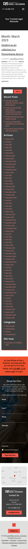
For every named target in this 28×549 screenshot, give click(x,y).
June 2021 (8, 301)
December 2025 (10, 161)
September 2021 (10, 292)
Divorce (21, 61)
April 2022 (8, 276)
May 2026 (8, 147)
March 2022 (9, 278)
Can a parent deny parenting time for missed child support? (14, 103)
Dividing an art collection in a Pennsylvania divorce (12, 49)
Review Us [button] (14, 531)
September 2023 (10, 228)
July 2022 (8, 267)
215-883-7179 (9, 9)
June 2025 (8, 175)
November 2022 (10, 256)
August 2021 (9, 295)
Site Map (13, 540)
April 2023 (8, 242)
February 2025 (10, 186)
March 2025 (9, 183)
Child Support (10, 329)
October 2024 (10, 195)
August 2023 (9, 231)
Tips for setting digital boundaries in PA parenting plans (14, 124)
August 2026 (9, 139)
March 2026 (9, 153)
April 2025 (8, 181)
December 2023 (10, 220)
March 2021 (9, 306)
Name (4, 399)
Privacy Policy (22, 540)
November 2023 (10, 223)
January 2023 (9, 251)
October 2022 (10, 259)
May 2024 (8, 206)
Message (5, 425)
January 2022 (9, 281)
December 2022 (10, 253)
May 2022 (8, 273)
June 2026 (8, 144)
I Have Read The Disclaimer (11, 450)
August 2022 (9, 265)
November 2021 (10, 287)
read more (4, 81)
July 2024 (8, 200)
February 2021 (10, 309)
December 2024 (10, 192)
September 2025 (10, 170)
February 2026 (10, 156)
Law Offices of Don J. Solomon (17, 536)
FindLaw (14, 545)
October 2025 (10, 167)
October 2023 (10, 225)
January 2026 (9, 158)
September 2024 (10, 197)
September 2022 (10, 262)
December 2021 (10, 284)
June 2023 (8, 237)
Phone (4, 417)
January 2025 (9, 189)
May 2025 (8, 178)
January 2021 (9, 312)
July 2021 (8, 298)
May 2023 (8, 239)
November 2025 (10, 164)
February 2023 (10, 248)
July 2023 (8, 234)
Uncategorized (10, 334)
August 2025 (9, 172)
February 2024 (10, 214)
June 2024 (8, 203)
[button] (23, 9)
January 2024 (9, 217)
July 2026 (8, 142)
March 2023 (9, 245)
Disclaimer (5, 446)
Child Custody (10, 326)
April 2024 (8, 209)
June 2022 (8, 270)
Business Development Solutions (14, 543)
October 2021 (10, 290)
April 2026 (8, 150)
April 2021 (8, 304)
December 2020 (10, 315)
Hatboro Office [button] (13, 512)
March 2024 (9, 211)
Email (4, 408)
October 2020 (10, 318)
